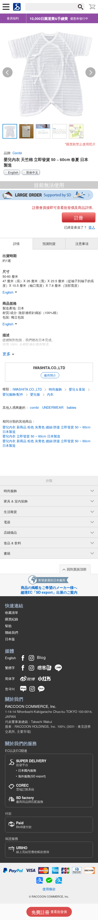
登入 (91, 227)
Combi (17, 152)
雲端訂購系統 (25, 787)
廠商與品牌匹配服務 (29, 799)
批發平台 (31, 763)
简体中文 (32, 172)
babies (71, 407)
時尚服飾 (56, 389)
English (13, 172)
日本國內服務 (27, 770)
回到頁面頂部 (76, 569)
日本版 (10, 639)
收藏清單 (11, 612)
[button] (7, 72)
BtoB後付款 (24, 825)
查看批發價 (49, 912)
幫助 (8, 625)
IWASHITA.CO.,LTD (49, 367)
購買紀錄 (11, 619)
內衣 (50, 394)
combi (34, 407)
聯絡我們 (11, 632)
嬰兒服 (35, 394)
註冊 (78, 217)
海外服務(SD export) (32, 776)
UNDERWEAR (52, 407)
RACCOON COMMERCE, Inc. (30, 706)
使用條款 (49, 888)
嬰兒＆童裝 (77, 389)
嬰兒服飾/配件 (13, 394)
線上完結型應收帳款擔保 (32, 849)
